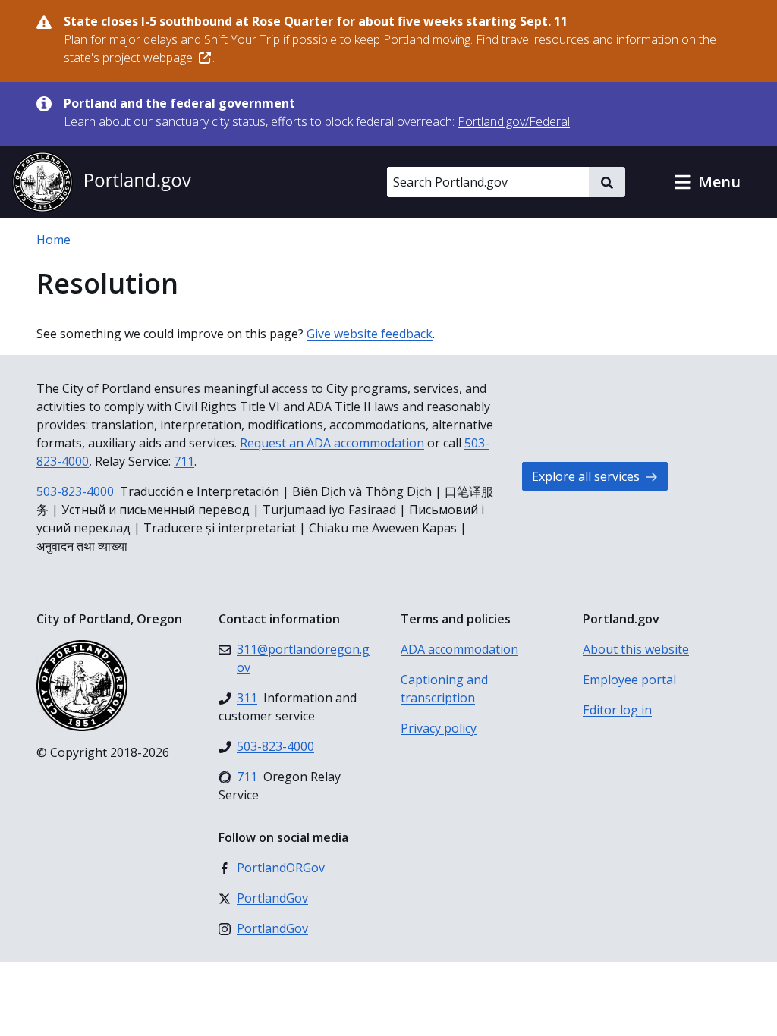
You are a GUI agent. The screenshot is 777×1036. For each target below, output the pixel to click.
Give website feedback (370, 333)
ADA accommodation (459, 649)
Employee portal (629, 679)
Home (53, 239)
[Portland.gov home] (101, 182)
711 (184, 461)
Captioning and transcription (444, 688)
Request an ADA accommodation (332, 443)
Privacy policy (439, 728)
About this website (636, 649)
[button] (707, 182)
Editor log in (617, 710)
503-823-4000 (75, 491)
